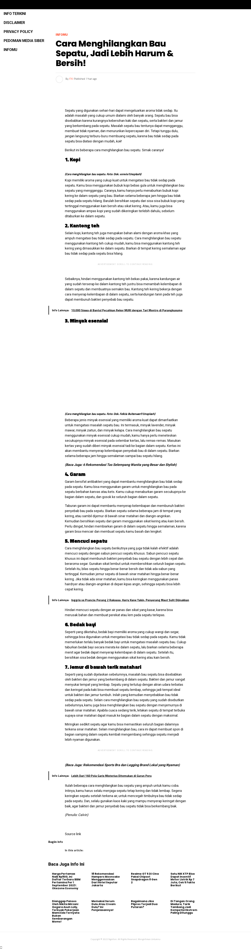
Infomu (10, 49)
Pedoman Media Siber (24, 40)
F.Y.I (71, 79)
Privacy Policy (18, 31)
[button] (62, 4)
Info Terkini (15, 13)
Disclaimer (14, 22)
